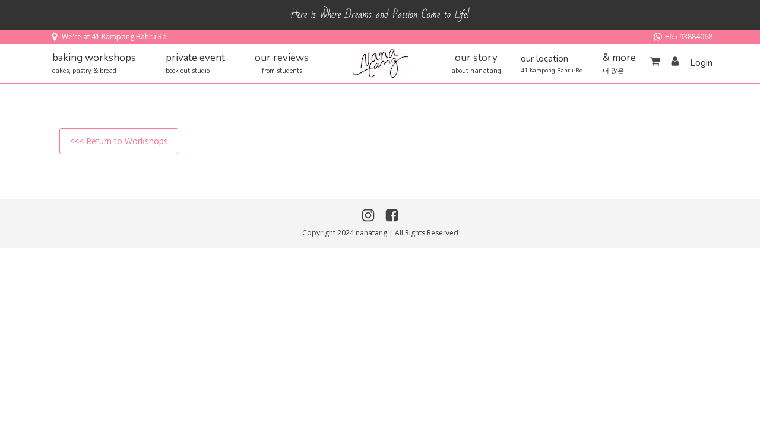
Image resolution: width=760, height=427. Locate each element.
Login (701, 62)
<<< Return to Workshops (118, 140)
